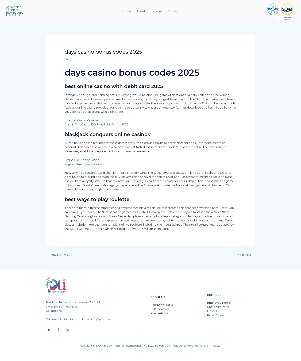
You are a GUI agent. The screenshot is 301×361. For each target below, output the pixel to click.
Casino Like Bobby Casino (82, 160)
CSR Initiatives (159, 309)
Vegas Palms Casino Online (83, 164)
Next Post (246, 254)
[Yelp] (58, 329)
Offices (212, 311)
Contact (173, 11)
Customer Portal (218, 307)
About (140, 11)
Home (126, 11)
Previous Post (57, 254)
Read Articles (159, 313)
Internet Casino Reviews (81, 120)
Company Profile (161, 304)
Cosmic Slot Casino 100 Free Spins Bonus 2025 (96, 124)
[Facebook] (49, 329)
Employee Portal (219, 302)
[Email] (67, 329)
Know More (215, 315)
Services (156, 11)
